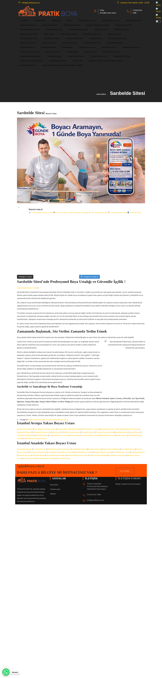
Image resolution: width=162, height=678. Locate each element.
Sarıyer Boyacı (135, 432)
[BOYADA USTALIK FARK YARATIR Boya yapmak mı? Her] (129, 227)
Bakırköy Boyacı (41, 435)
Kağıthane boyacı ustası (58, 435)
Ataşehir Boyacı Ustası (102, 452)
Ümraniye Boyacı (64, 458)
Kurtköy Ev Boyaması (38, 452)
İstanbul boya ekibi (25, 429)
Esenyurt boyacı (87, 432)
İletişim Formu (129, 478)
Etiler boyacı (122, 435)
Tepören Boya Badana (111, 449)
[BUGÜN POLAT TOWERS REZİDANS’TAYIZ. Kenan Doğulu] (33, 227)
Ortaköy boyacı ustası (105, 432)
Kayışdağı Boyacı (128, 449)
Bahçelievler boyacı (108, 435)
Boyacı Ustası (39, 589)
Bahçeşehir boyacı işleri (109, 429)
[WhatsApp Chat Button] (5, 672)
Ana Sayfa (101, 94)
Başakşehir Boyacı (24, 432)
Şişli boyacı (57, 432)
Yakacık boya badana (98, 455)
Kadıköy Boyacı (24, 455)
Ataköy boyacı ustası (71, 432)
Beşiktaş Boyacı (121, 432)
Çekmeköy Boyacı (24, 449)
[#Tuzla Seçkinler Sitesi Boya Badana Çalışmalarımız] (129, 264)
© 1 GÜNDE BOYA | (25, 589)
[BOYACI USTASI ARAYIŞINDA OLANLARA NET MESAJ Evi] (129, 245)
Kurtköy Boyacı (39, 449)
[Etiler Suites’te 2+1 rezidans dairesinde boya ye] (33, 264)
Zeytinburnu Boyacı (25, 435)
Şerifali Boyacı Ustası (121, 452)
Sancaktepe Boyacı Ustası (27, 288)
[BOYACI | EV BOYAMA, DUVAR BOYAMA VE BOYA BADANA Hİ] (97, 227)
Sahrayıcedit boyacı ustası (77, 455)
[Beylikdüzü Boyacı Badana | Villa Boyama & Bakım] (65, 264)
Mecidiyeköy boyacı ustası (45, 429)
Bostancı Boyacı (94, 449)
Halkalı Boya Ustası (91, 429)
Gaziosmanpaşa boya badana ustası (84, 435)
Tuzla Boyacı (65, 449)
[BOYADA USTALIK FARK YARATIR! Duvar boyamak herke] (65, 245)
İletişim (124, 471)
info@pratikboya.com (95, 500)
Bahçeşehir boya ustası (42, 432)
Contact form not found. (128, 484)
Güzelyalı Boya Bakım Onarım (60, 452)
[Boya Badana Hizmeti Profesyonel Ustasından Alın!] (65, 227)
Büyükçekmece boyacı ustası (34, 438)
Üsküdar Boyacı (38, 455)
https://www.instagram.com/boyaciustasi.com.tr (48, 419)
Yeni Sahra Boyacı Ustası (45, 458)
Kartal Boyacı (28, 458)
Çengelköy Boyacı (79, 449)
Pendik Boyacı (53, 449)
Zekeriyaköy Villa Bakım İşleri (69, 429)
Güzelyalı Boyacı (138, 452)
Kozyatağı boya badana (56, 455)
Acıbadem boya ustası (117, 455)
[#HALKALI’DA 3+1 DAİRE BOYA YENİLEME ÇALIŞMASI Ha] (97, 264)
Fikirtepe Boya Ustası (83, 452)
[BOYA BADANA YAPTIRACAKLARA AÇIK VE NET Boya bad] (97, 245)
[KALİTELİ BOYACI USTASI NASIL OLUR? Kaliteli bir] (33, 245)
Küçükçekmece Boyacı (130, 429)
